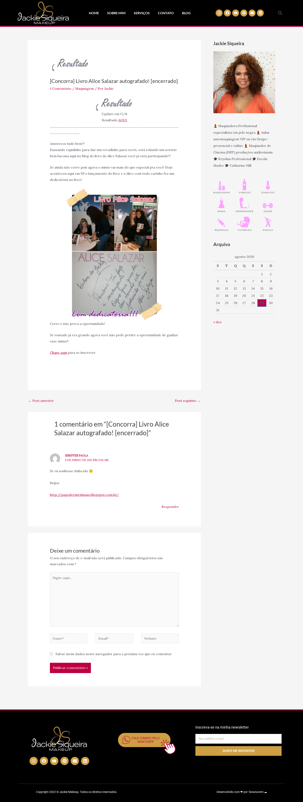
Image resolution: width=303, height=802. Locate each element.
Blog (186, 13)
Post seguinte (188, 401)
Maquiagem (84, 88)
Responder (170, 507)
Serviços (142, 13)
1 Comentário (60, 88)
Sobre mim (116, 13)
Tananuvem (255, 792)
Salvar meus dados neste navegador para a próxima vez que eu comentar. (113, 654)
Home (94, 13)
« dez (217, 322)
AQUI (122, 120)
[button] (280, 13)
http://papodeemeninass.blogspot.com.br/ (84, 495)
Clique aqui (59, 352)
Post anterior (41, 401)
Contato (166, 13)
